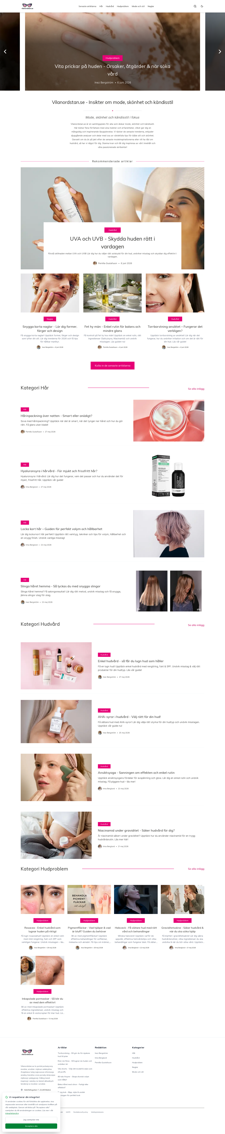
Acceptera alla (31, 1126)
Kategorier (138, 1047)
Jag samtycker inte (31, 1120)
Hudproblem (123, 6)
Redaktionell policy (80, 1112)
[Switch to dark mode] (202, 6)
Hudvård (110, 6)
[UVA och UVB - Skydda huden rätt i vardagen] (112, 218)
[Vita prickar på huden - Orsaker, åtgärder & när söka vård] (112, 51)
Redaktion (100, 1047)
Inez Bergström (101, 1053)
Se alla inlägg (196, 388)
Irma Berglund (101, 1058)
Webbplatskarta (97, 1112)
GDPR (68, 1112)
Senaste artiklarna (87, 6)
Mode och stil (138, 6)
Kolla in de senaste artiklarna (112, 365)
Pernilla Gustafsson (103, 1062)
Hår (101, 6)
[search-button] (195, 6)
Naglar (151, 6)
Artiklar (62, 1047)
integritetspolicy (12, 1113)
